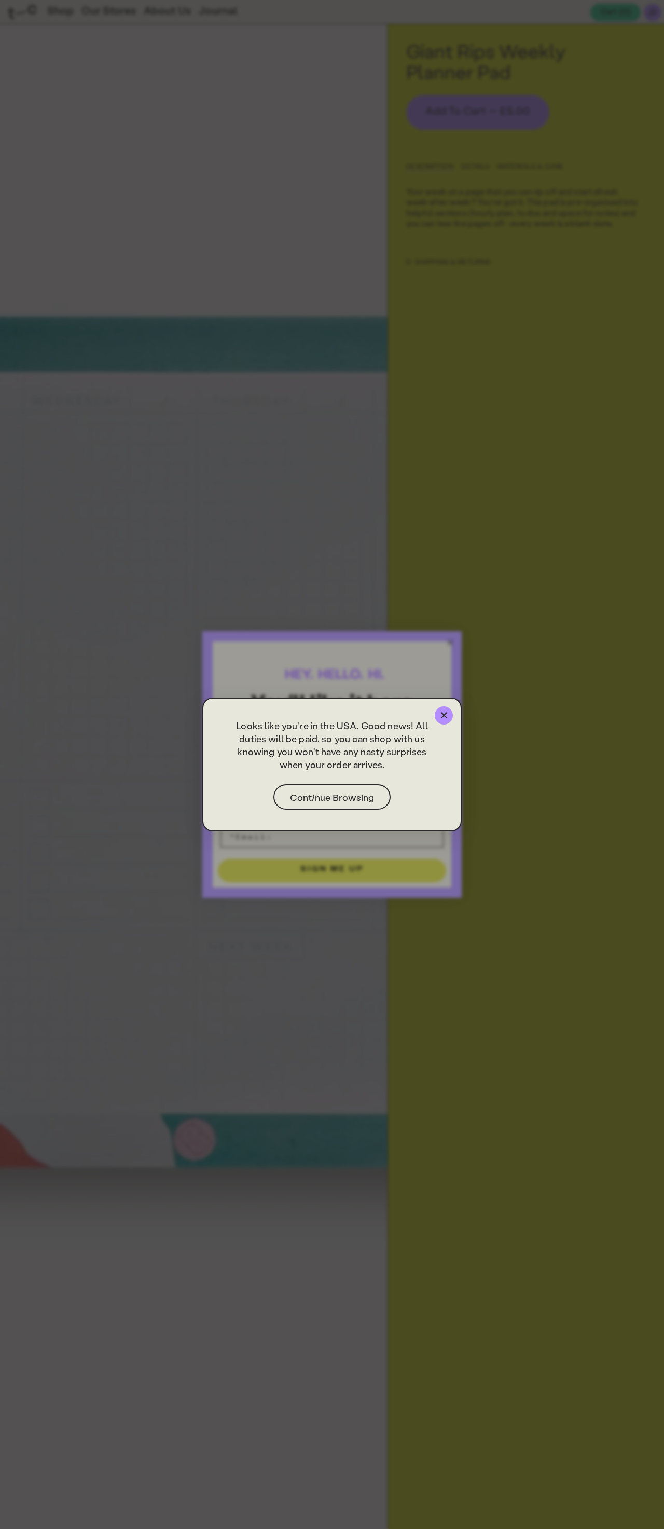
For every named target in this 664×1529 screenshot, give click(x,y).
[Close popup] (444, 715)
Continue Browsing (332, 796)
